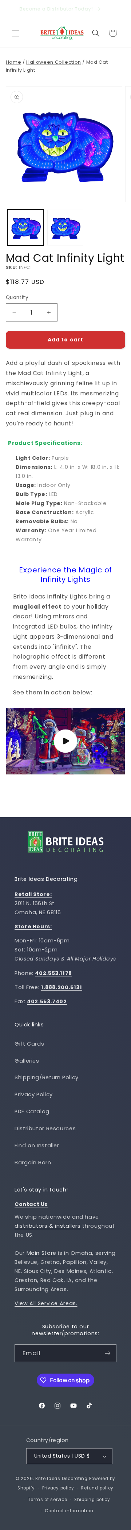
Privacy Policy (34, 1094)
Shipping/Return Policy (47, 1077)
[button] (15, 33)
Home (13, 62)
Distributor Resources (45, 1128)
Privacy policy (58, 1488)
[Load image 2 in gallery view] (65, 227)
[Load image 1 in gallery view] (26, 227)
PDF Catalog (32, 1111)
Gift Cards (29, 1043)
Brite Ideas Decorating (61, 1478)
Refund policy (97, 1488)
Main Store (41, 1253)
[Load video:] (65, 741)
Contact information (69, 1511)
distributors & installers (48, 1226)
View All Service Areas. (46, 1303)
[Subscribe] (107, 1353)
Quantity (17, 297)
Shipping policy (92, 1499)
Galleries (27, 1060)
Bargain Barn (33, 1162)
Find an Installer (37, 1145)
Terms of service (47, 1499)
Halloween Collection (53, 62)
